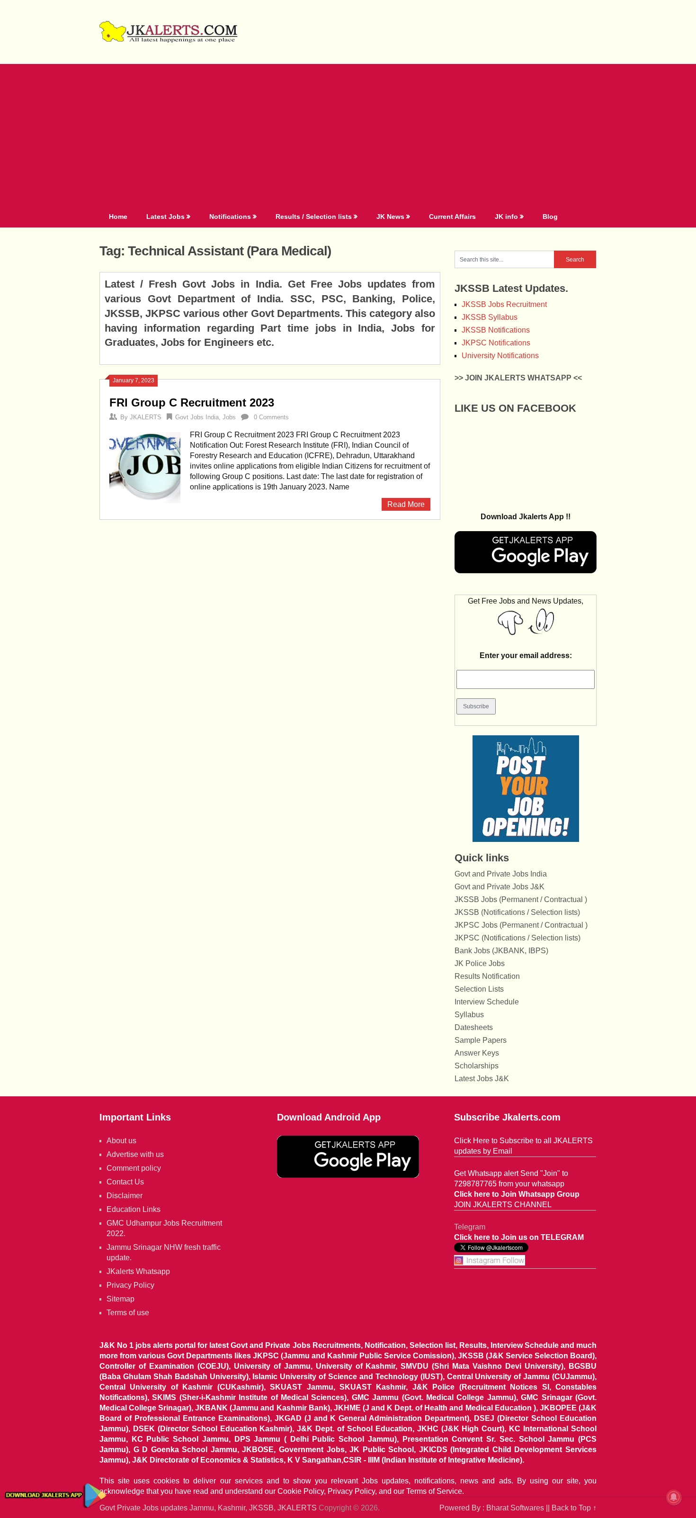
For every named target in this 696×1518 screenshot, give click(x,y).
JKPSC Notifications (496, 343)
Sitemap (120, 1299)
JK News (390, 216)
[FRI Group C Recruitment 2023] (144, 466)
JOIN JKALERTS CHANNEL (503, 1205)
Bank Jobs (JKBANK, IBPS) (501, 951)
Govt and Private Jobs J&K (499, 887)
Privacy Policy (130, 1285)
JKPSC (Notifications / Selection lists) (517, 938)
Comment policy (134, 1168)
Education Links (134, 1209)
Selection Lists (479, 989)
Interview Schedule (487, 1002)
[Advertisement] (348, 135)
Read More (406, 504)
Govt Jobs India (197, 417)
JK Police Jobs (480, 963)
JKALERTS (145, 417)
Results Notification (487, 976)
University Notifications (500, 356)
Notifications (230, 216)
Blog (550, 216)
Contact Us (125, 1182)
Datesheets (474, 1027)
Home (118, 216)
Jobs (229, 417)
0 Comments (271, 417)
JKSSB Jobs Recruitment (504, 304)
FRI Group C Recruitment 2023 (191, 402)
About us (121, 1141)
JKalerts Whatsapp (138, 1271)
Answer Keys (477, 1053)
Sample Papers (481, 1040)
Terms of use (128, 1313)
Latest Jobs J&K (482, 1079)
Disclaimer (125, 1196)
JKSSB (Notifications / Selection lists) (517, 912)
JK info (506, 216)
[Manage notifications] (673, 1497)
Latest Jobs (165, 216)
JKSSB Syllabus (490, 317)
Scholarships (477, 1066)
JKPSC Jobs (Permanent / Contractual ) (521, 925)
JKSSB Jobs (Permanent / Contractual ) (521, 899)
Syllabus (469, 1015)
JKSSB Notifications (496, 330)
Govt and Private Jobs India (501, 874)
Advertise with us (135, 1154)
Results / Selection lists (314, 216)
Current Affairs (452, 216)
